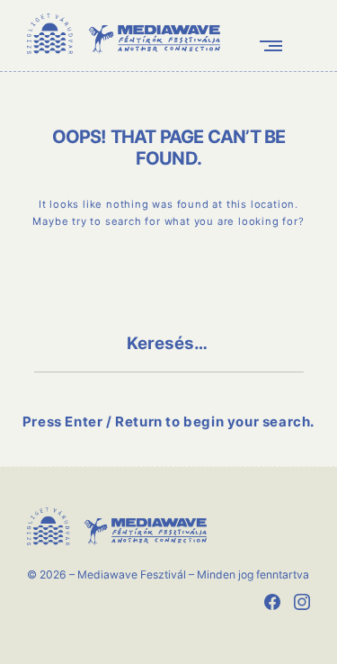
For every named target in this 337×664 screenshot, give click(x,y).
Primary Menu (275, 45)
